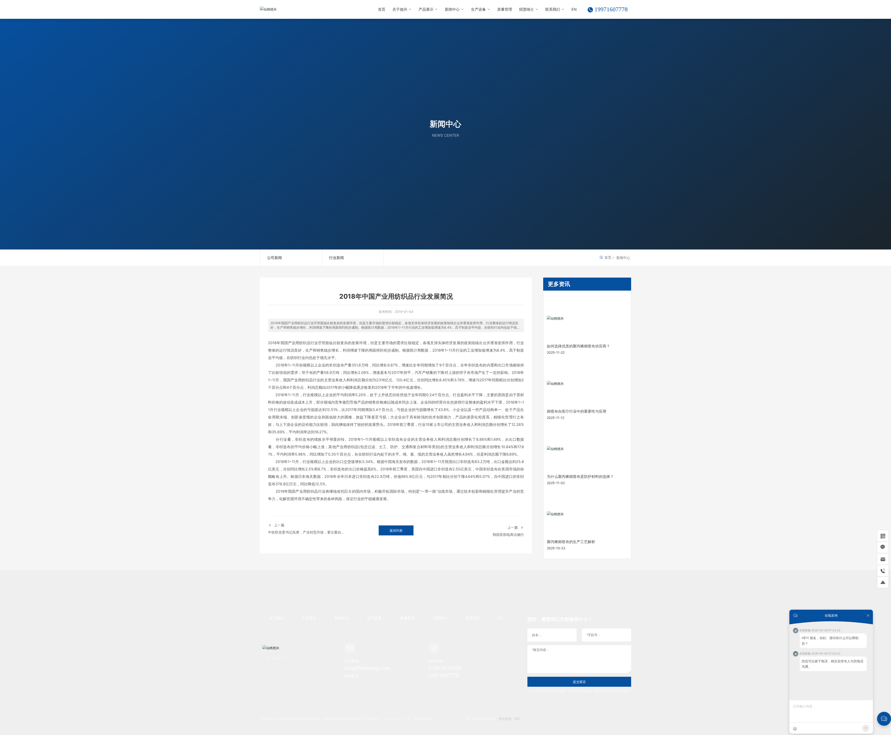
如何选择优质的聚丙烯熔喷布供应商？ (578, 346)
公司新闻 (274, 257)
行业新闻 (336, 257)
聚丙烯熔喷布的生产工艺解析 (571, 542)
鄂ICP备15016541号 (481, 719)
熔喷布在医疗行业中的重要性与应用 (576, 411)
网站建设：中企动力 (381, 719)
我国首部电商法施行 (508, 534)
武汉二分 (403, 719)
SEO (517, 719)
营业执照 (505, 719)
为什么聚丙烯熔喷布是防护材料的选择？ (580, 477)
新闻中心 (445, 123)
